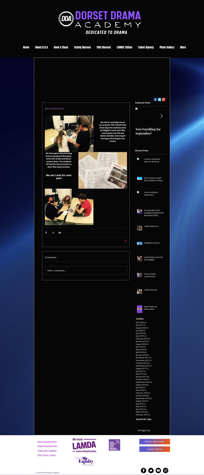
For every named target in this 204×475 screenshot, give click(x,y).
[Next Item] (161, 116)
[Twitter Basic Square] (159, 99)
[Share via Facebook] (46, 232)
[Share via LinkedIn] (59, 232)
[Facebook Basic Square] (155, 99)
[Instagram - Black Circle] (165, 470)
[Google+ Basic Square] (163, 99)
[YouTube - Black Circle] (158, 470)
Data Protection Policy (47, 441)
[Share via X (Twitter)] (53, 232)
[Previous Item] (140, 116)
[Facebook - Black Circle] (143, 470)
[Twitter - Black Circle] (151, 470)
